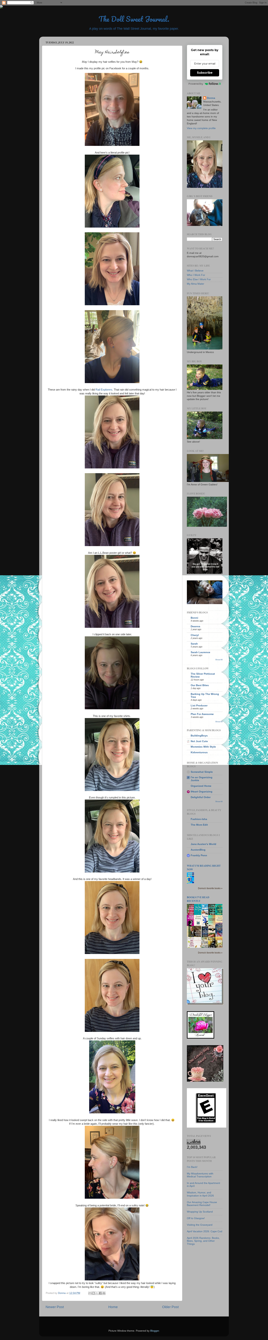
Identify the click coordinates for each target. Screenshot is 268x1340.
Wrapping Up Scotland (200, 1211)
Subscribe (205, 72)
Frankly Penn (199, 855)
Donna (211, 98)
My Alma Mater (195, 283)
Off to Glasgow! (196, 1218)
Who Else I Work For (199, 279)
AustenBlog (198, 849)
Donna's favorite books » (210, 888)
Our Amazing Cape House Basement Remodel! (202, 1204)
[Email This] (90, 1293)
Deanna (195, 626)
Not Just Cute (199, 741)
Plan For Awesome (202, 714)
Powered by (196, 83)
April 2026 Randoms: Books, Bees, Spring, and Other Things (203, 1241)
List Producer (199, 705)
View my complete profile (201, 128)
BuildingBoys (199, 735)
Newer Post (55, 1307)
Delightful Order (201, 797)
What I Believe (195, 270)
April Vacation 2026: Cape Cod (204, 1231)
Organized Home (201, 786)
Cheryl (195, 635)
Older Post (170, 1307)
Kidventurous (199, 752)
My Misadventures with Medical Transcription (200, 1175)
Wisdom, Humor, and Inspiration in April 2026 (200, 1194)
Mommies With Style (203, 746)
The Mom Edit (199, 824)
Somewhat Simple (202, 772)
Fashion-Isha (199, 819)
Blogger (154, 1330)
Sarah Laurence (200, 652)
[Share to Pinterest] (104, 1293)
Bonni (194, 617)
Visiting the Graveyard (199, 1224)
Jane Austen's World (203, 844)
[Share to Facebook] (100, 1293)
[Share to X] (97, 1293)
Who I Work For (196, 275)
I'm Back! (192, 1167)
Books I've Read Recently (198, 899)
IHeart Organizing (201, 791)
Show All (218, 660)
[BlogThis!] (93, 1293)
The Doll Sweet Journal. (134, 19)
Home (113, 1307)
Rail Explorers (104, 389)
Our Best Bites (200, 685)
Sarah (194, 643)
